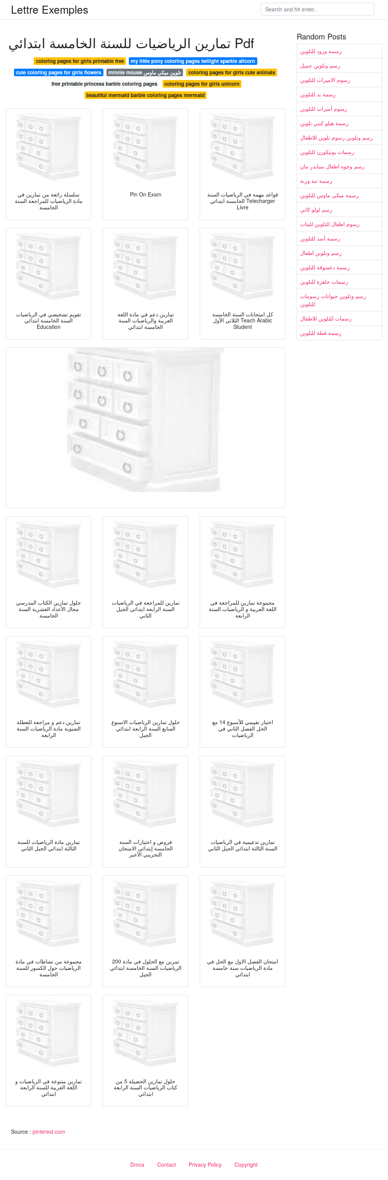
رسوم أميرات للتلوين (323, 108)
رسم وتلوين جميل (320, 65)
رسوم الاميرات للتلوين (325, 79)
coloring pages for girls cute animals (231, 72)
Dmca (137, 1164)
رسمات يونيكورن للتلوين (327, 152)
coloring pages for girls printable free (80, 60)
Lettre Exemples (49, 9)
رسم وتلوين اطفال (321, 252)
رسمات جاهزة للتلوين (324, 281)
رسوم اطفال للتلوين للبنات (330, 224)
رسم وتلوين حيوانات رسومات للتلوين (333, 300)
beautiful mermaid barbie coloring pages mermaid (145, 95)
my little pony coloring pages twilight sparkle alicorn (193, 60)
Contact (166, 1164)
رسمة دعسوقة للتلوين (325, 267)
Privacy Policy (205, 1164)
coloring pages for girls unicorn (201, 83)
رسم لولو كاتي (316, 209)
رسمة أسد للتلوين (320, 238)
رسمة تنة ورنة (316, 180)
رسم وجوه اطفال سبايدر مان (332, 166)
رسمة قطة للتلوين (320, 332)
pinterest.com (49, 1131)
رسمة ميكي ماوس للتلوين (329, 195)
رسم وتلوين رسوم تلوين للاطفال (336, 137)
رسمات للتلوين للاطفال (326, 318)
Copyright (246, 1164)
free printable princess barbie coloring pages (104, 83)
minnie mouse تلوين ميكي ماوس (144, 72)
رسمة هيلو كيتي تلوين (324, 123)
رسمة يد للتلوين (318, 94)
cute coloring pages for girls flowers (58, 72)
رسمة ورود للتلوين (321, 51)
